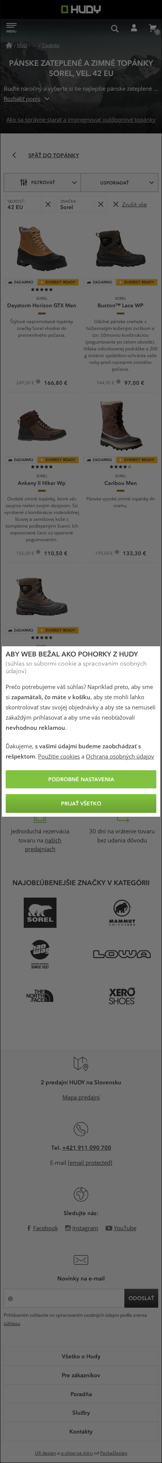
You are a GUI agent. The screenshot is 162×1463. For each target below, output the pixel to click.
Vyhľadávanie (114, 28)
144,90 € (106, 383)
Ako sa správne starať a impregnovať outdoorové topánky (81, 120)
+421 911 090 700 (86, 1147)
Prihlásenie (133, 28)
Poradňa (81, 1393)
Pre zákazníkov (81, 1375)
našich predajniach (43, 845)
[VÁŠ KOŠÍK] (152, 28)
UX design (45, 1453)
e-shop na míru (77, 1453)
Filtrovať (43, 182)
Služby (81, 1412)
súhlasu (12, 1323)
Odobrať (47, 204)
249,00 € (25, 383)
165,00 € (25, 554)
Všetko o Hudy (81, 1356)
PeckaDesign (113, 1453)
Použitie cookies (59, 756)
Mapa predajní (81, 1097)
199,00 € (104, 554)
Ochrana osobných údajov (120, 756)
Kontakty (81, 1431)
